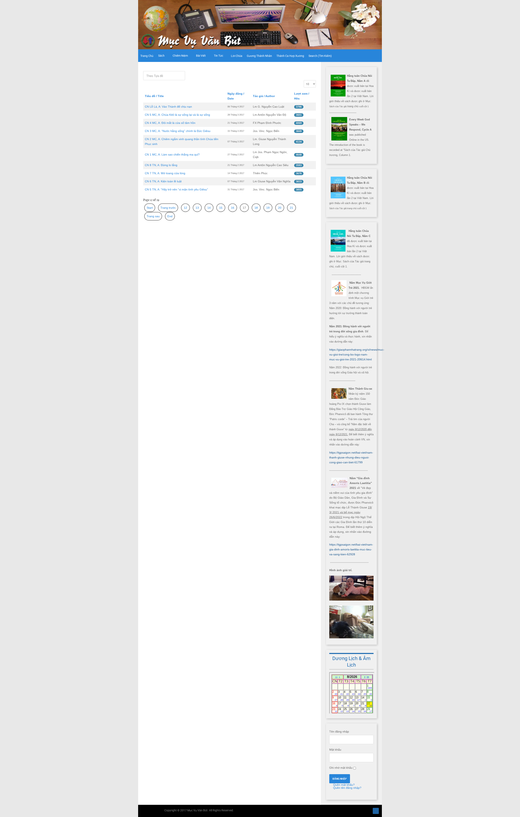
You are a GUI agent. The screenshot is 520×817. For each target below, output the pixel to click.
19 (268, 207)
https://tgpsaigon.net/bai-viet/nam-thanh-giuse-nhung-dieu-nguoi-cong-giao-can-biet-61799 (351, 457)
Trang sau (153, 216)
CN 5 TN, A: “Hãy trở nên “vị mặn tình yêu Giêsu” (176, 189)
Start (150, 207)
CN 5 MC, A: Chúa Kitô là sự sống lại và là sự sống (177, 114)
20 (279, 207)
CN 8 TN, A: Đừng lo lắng (161, 165)
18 (256, 207)
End (169, 216)
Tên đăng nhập (339, 731)
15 (220, 207)
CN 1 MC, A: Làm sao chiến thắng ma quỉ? (172, 154)
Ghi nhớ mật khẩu (340, 767)
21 (291, 207)
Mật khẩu (335, 749)
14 (209, 207)
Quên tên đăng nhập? (346, 787)
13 (197, 207)
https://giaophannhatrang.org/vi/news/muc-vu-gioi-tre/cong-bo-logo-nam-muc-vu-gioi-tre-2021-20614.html (356, 354)
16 (232, 207)
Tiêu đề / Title (154, 96)
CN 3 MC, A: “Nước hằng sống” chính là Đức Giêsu (177, 131)
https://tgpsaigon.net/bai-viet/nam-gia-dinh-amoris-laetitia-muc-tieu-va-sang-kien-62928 (351, 549)
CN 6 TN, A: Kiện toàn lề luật (163, 181)
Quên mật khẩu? (343, 784)
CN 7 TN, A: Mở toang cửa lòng (165, 173)
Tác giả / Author (264, 96)
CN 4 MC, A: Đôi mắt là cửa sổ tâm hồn (170, 122)
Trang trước (168, 207)
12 (185, 207)
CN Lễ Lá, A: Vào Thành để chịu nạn (168, 106)
